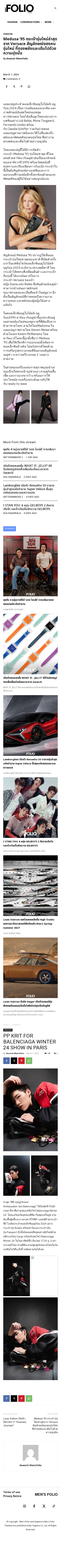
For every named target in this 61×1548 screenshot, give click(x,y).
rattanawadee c (13, 457)
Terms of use (11, 1492)
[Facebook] (6, 86)
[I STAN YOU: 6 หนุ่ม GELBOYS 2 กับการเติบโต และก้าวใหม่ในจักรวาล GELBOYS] (30, 807)
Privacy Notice (12, 1496)
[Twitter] (44, 1506)
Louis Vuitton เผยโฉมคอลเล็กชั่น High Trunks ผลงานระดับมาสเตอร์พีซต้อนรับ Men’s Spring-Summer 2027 (28, 924)
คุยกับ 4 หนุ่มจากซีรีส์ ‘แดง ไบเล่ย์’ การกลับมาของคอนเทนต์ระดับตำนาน (29, 451)
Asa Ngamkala (12, 477)
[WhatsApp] (29, 86)
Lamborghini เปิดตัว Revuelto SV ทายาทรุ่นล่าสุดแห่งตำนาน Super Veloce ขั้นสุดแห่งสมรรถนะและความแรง (28, 489)
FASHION (8, 34)
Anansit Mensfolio (17, 58)
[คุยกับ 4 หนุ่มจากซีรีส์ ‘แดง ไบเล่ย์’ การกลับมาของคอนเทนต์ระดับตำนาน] (30, 566)
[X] (14, 86)
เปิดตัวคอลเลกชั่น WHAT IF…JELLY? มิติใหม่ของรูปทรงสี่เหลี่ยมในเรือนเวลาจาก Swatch (27, 469)
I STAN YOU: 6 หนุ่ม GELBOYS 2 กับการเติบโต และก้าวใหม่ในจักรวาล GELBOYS (28, 507)
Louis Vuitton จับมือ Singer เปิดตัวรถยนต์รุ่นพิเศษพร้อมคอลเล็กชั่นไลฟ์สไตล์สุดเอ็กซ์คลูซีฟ (27, 1004)
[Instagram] (24, 1506)
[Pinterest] (21, 86)
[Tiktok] (54, 1506)
